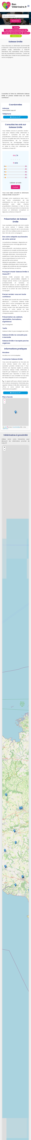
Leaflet (5, 427)
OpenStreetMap (16, 427)
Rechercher (15, 21)
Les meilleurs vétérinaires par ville (16, 30)
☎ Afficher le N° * (15, 117)
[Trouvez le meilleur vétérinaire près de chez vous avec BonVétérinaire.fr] (15, 9)
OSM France (5, 428)
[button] (16, 412)
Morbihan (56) (16, 33)
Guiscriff (26, 33)
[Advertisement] (15, 75)
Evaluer (15, 187)
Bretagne (7, 33)
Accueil (16, 27)
